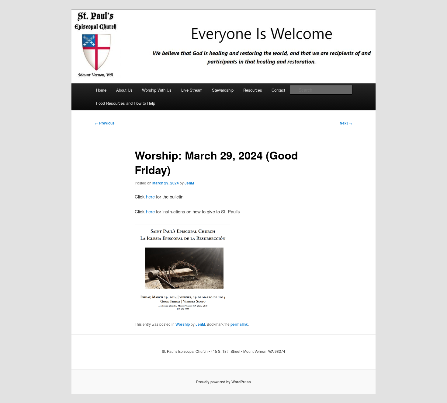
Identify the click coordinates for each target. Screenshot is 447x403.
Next (346, 123)
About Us (124, 90)
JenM (189, 183)
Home (101, 90)
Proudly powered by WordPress (223, 381)
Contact (278, 90)
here (150, 196)
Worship (182, 324)
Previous (105, 123)
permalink (239, 324)
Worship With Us (157, 90)
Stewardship (223, 90)
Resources (252, 90)
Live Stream (192, 90)
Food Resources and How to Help (125, 103)
